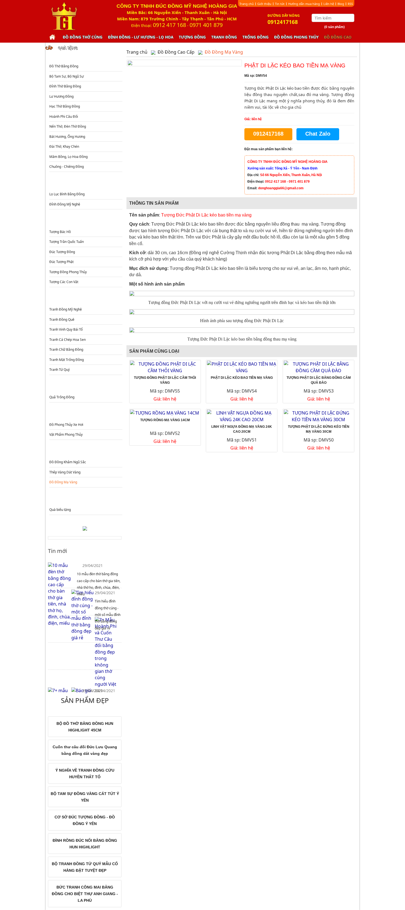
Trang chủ (246, 4)
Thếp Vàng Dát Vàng (64, 472)
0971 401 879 (206, 25)
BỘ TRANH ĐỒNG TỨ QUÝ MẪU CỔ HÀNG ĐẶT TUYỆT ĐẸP (85, 867)
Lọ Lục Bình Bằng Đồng (67, 194)
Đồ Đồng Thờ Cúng (82, 37)
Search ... (350, 18)
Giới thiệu (264, 4)
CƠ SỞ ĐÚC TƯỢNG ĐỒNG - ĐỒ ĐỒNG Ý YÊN (85, 820)
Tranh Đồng (224, 37)
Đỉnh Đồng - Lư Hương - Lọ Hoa (140, 37)
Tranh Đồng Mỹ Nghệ (65, 309)
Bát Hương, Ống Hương (67, 136)
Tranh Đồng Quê (61, 319)
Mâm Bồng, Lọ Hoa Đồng (68, 156)
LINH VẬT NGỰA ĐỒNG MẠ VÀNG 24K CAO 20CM (241, 429)
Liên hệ (328, 4)
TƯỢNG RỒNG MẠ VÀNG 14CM (165, 420)
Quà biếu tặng (60, 509)
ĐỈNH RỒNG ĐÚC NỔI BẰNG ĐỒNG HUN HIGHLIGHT (85, 843)
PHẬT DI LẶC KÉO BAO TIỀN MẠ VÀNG (242, 378)
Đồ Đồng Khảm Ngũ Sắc (67, 462)
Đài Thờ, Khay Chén (64, 146)
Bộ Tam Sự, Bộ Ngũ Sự (66, 76)
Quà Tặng (68, 48)
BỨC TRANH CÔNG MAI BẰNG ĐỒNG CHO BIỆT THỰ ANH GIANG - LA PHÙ (85, 894)
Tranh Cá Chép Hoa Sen (67, 339)
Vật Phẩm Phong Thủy (66, 434)
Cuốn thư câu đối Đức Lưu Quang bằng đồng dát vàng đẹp (85, 750)
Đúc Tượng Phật (61, 261)
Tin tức (280, 4)
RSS (350, 4)
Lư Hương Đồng (61, 96)
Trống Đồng (255, 37)
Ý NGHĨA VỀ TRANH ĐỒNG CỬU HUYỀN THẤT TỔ (84, 773)
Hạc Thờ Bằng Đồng (64, 106)
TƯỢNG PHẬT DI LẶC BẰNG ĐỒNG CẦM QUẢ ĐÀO (319, 380)
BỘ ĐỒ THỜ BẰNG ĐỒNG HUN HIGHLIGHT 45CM (84, 726)
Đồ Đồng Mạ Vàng (63, 482)
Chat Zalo (317, 134)
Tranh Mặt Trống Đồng (66, 359)
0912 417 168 (169, 25)
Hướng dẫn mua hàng (304, 4)
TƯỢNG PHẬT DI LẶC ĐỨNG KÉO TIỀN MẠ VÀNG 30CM (318, 429)
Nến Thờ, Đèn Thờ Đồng (67, 126)
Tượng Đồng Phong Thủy (68, 272)
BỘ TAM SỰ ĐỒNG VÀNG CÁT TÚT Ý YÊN (85, 796)
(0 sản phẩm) (334, 27)
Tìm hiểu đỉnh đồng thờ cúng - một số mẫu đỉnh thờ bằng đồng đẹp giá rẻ (107, 615)
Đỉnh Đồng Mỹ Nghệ (64, 204)
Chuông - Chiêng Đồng (66, 166)
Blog (340, 4)
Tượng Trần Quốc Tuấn (66, 241)
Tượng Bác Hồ (60, 231)
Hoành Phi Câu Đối (63, 116)
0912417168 (268, 134)
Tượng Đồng (192, 37)
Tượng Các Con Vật (63, 281)
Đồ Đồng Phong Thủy (296, 37)
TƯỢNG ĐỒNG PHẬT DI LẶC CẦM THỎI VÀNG (165, 380)
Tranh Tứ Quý (59, 369)
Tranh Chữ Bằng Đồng (66, 349)
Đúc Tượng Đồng (62, 252)
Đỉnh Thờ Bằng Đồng (65, 86)
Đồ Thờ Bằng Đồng (63, 66)
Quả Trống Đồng (61, 397)
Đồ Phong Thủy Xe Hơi (66, 424)
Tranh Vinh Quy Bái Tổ (66, 329)
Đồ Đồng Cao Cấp (85, 451)
